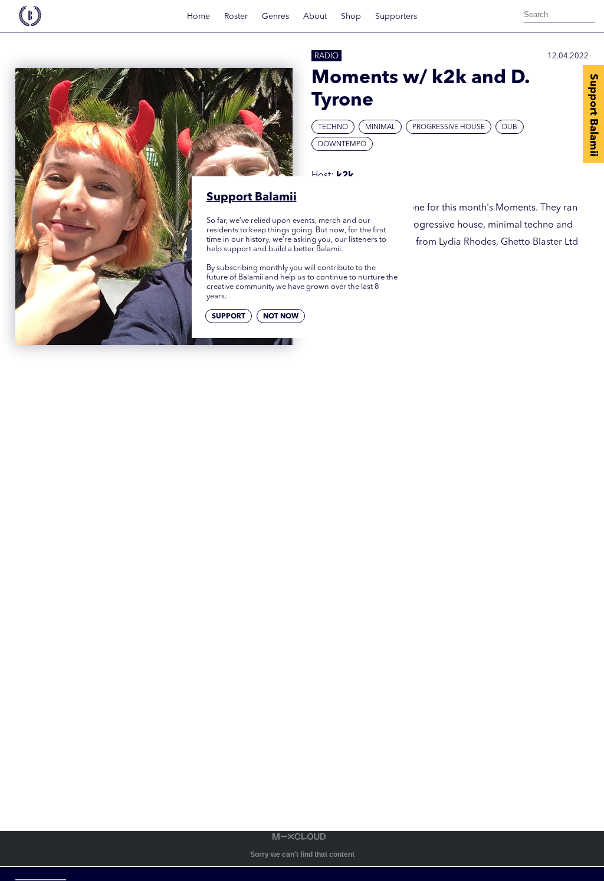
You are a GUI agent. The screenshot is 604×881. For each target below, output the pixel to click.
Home (198, 16)
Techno (333, 127)
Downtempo (342, 144)
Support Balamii (593, 115)
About (315, 16)
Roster (236, 16)
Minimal (380, 127)
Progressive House (448, 127)
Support (228, 316)
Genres (275, 16)
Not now (280, 316)
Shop (351, 16)
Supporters (396, 16)
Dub (509, 127)
